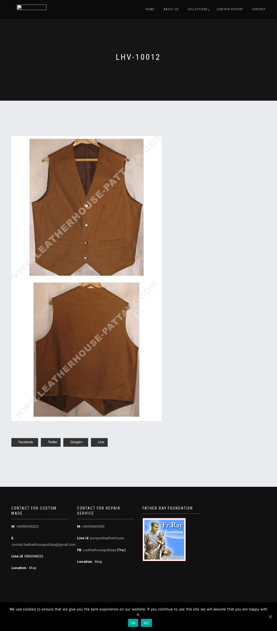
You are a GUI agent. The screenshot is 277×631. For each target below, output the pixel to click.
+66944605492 (93, 526)
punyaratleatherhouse (107, 538)
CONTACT (259, 9)
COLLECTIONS (197, 9)
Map (33, 568)
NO (146, 623)
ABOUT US (171, 9)
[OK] (270, 616)
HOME (150, 9)
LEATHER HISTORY (230, 9)
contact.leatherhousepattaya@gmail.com (43, 545)
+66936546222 (27, 526)
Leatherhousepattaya (99, 550)
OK (133, 623)
